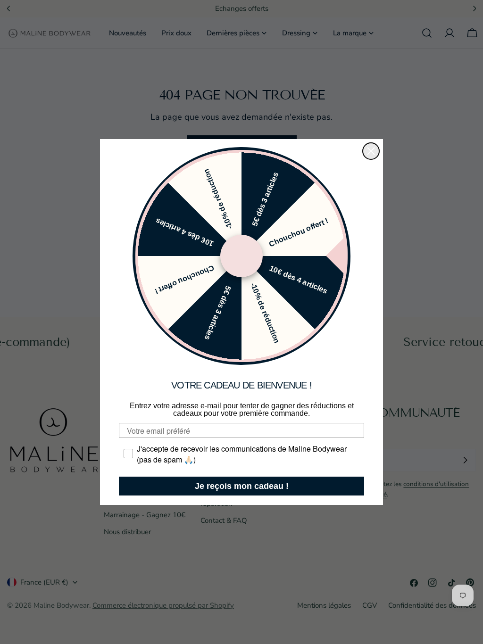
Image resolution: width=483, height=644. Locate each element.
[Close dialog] (371, 151)
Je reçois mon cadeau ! (242, 486)
